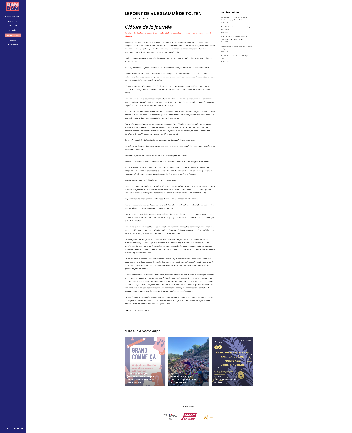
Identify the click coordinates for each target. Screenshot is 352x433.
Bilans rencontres (149, 19)
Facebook (139, 310)
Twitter (147, 310)
